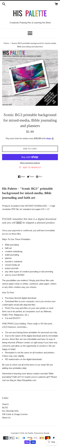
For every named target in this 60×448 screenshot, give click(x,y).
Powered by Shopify (41, 433)
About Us (6, 417)
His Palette (29, 433)
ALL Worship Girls (10, 411)
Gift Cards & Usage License (15, 414)
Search (5, 404)
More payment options (30, 163)
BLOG (5, 407)
